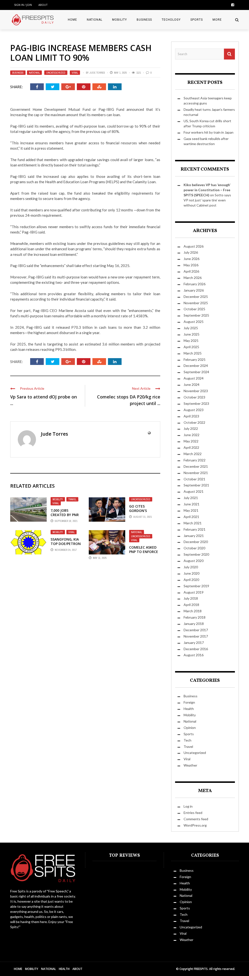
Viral (75, 72)
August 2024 (194, 378)
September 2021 (196, 485)
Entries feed (193, 813)
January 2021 (194, 536)
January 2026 (194, 290)
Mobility (119, 19)
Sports (196, 19)
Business (144, 19)
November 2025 (196, 303)
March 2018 (193, 611)
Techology (171, 19)
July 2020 (191, 567)
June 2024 (191, 384)
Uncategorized (55, 72)
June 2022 (191, 435)
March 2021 (193, 523)
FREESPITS (201, 969)
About (43, 5)
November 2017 (196, 636)
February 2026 (194, 284)
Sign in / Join (23, 5)
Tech (187, 740)
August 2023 (194, 410)
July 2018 (191, 598)
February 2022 (194, 460)
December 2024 (196, 365)
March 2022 (193, 454)
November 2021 (196, 473)
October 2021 (194, 479)
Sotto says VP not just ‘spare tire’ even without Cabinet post (207, 200)
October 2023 (194, 397)
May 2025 (191, 340)
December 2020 (196, 542)
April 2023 (191, 416)
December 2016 (196, 649)
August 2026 (194, 246)
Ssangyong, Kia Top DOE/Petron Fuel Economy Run (66, 546)
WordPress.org (195, 825)
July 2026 (191, 252)
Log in (188, 806)
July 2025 (191, 328)
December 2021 (196, 466)
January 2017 (194, 642)
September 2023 (196, 403)
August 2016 (194, 655)
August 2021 (194, 491)
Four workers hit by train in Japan (208, 132)
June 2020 (191, 573)
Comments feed (196, 819)
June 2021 (191, 504)
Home (72, 19)
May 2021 (191, 510)
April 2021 (191, 517)
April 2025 (191, 347)
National (94, 19)
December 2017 (196, 630)
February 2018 (194, 617)
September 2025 (196, 315)
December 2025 (196, 296)
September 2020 (196, 554)
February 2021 (194, 529)
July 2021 (191, 498)
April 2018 (191, 605)
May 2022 (191, 441)
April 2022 (191, 447)
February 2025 (194, 359)
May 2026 (191, 265)
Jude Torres (97, 72)
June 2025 (191, 334)
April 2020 (191, 580)
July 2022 (191, 428)
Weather (190, 765)
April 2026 (191, 271)
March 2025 (193, 353)
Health (189, 709)
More (217, 19)
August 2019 (194, 592)
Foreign (189, 702)
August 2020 (194, 561)
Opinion (190, 728)
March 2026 (193, 278)
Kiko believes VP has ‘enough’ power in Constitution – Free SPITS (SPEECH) (207, 190)
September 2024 (196, 372)
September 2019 (196, 586)
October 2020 (194, 548)
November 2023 (196, 391)
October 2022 (194, 422)
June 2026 (191, 259)
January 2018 (194, 624)
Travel (72, 499)
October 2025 (194, 309)
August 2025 (194, 322)
